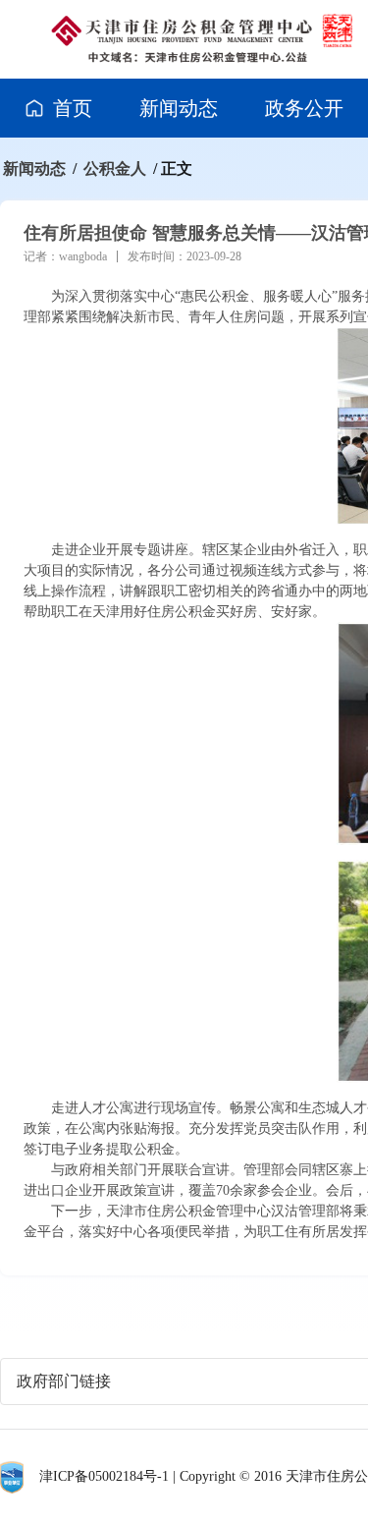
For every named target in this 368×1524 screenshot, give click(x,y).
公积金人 (114, 168)
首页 (72, 108)
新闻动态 (178, 108)
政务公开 (304, 108)
